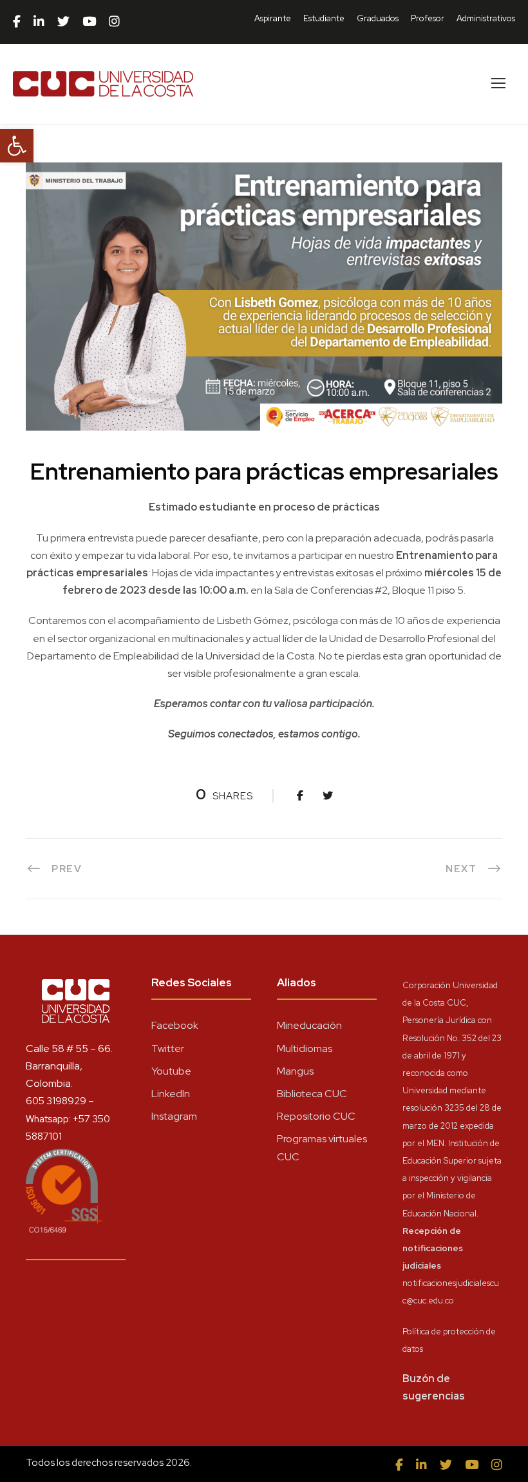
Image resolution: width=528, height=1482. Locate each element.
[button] (16, 145)
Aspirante (272, 18)
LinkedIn (170, 1093)
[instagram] (114, 22)
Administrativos (486, 18)
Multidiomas (304, 1048)
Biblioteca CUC (312, 1093)
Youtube (171, 1071)
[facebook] (17, 22)
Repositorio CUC (316, 1116)
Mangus (295, 1071)
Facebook (174, 1025)
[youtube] (89, 22)
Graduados (378, 18)
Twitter (167, 1048)
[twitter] (63, 22)
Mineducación (309, 1025)
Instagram (174, 1116)
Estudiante (323, 18)
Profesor (427, 18)
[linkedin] (38, 22)
